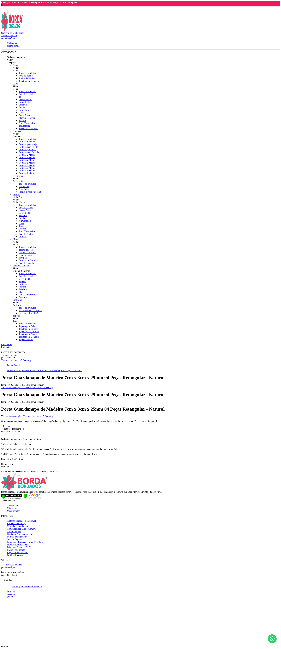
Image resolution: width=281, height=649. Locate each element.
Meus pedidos (13, 511)
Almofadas (24, 189)
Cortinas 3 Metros (27, 157)
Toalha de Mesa (26, 250)
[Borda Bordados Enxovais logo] (12, 30)
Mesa (15, 239)
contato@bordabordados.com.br (27, 586)
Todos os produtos (27, 73)
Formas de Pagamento (17, 536)
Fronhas (22, 120)
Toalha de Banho (27, 78)
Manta (22, 292)
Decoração (18, 176)
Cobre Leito (24, 102)
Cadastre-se (12, 505)
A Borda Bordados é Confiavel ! (22, 521)
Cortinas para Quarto (28, 147)
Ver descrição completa (12, 387)
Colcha (22, 107)
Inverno (16, 194)
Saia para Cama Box (28, 128)
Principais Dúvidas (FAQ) (19, 547)
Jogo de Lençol (26, 94)
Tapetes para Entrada (28, 329)
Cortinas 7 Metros (27, 168)
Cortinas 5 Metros (27, 162)
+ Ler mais (6, 426)
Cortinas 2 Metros (27, 155)
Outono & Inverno (21, 265)
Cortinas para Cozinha (29, 152)
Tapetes (22, 281)
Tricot (21, 97)
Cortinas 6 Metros (27, 165)
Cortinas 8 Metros (27, 170)
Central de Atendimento (18, 526)
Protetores (17, 300)
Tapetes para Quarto (28, 334)
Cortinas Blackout (27, 141)
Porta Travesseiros (27, 294)
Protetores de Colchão (29, 313)
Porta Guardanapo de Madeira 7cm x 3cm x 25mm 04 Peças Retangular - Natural (44, 370)
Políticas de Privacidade (18, 544)
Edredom (23, 104)
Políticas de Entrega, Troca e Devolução (25, 542)
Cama (15, 83)
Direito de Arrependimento (19, 534)
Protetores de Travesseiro (30, 310)
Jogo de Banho (26, 75)
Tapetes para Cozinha (29, 331)
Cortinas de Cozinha (28, 260)
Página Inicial (13, 365)
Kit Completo (25, 221)
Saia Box (23, 289)
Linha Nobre (19, 197)
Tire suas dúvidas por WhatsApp (16, 360)
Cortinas (17, 131)
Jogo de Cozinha (26, 263)
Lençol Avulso (25, 99)
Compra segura (14, 531)
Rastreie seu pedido (16, 550)
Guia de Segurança (16, 539)
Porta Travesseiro (27, 123)
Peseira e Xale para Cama (30, 191)
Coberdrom (24, 110)
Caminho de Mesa (27, 252)
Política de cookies (15, 555)
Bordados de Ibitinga (16, 523)
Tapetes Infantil (26, 339)
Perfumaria (24, 186)
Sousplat (23, 257)
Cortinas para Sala (27, 149)
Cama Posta (24, 115)
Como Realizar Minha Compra (21, 529)
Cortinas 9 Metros (27, 173)
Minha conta (13, 508)
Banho (16, 65)
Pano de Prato (25, 255)
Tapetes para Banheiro (29, 81)
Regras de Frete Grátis (17, 552)
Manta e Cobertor (27, 118)
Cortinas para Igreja (28, 144)
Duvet (21, 112)
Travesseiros (24, 126)
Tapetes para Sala (27, 326)
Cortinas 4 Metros (27, 160)
